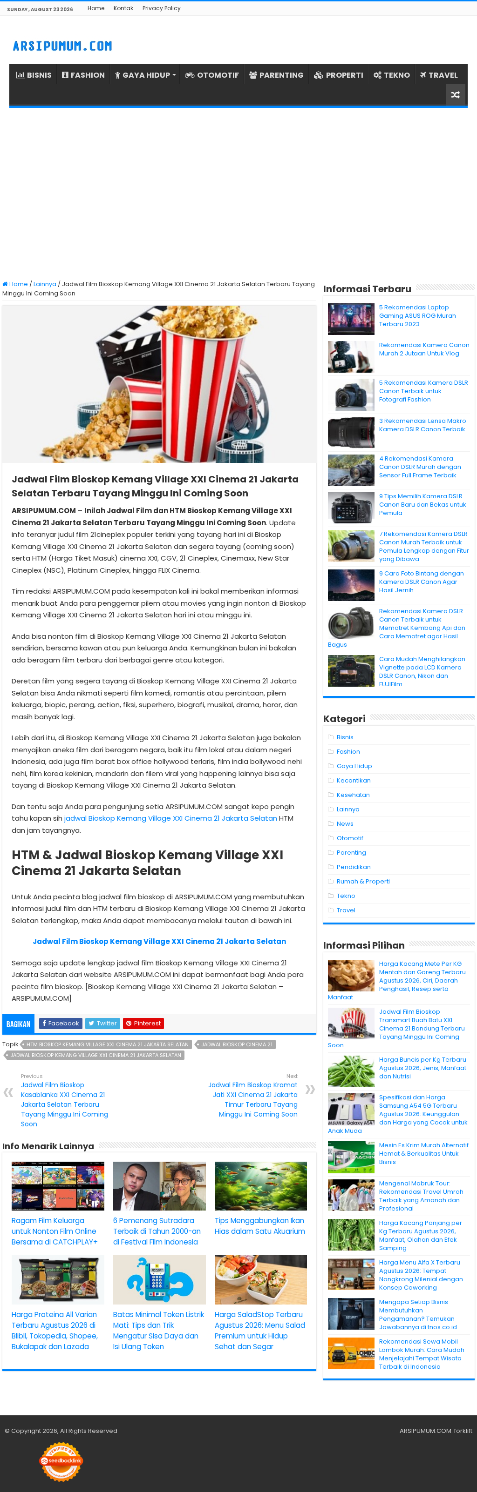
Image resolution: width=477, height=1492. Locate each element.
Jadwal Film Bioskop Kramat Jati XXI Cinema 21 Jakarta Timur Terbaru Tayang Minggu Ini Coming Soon (253, 1095)
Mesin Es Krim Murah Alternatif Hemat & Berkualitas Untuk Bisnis (424, 1153)
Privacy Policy (162, 8)
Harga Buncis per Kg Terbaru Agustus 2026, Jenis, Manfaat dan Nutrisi (422, 1068)
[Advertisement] (238, 194)
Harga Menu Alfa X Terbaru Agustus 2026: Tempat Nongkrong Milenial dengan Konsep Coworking (421, 1275)
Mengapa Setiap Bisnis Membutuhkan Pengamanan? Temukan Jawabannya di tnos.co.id (418, 1314)
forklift (463, 1430)
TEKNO (397, 75)
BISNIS (39, 75)
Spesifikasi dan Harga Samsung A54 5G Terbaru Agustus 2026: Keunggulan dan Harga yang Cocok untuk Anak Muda (398, 1114)
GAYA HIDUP (146, 75)
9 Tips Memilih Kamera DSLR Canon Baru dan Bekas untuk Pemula (422, 504)
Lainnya (45, 284)
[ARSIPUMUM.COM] (61, 45)
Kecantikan (354, 780)
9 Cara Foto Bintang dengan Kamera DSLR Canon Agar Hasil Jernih (421, 582)
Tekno (346, 895)
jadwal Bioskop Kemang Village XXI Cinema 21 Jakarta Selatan (170, 818)
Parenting (351, 852)
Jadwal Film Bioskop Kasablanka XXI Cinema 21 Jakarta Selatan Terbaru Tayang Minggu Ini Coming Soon (64, 1100)
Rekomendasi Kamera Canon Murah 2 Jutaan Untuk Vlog (424, 349)
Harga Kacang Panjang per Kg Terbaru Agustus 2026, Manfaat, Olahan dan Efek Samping (420, 1235)
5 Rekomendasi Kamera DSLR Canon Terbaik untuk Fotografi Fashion (423, 391)
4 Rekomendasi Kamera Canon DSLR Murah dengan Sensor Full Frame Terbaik (420, 467)
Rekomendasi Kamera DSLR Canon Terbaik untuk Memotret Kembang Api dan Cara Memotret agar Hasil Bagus (396, 628)
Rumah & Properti (363, 881)
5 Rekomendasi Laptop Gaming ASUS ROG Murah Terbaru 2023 (417, 315)
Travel (346, 910)
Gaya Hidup (354, 766)
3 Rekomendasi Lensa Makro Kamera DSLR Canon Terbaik (422, 425)
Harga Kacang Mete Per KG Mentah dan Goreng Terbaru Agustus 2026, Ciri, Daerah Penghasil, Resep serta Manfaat (397, 980)
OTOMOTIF (218, 75)
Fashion (348, 751)
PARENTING (281, 75)
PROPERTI (344, 75)
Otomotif (350, 838)
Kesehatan (353, 794)
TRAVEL (443, 75)
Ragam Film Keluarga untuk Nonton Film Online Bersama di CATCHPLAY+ (55, 1231)
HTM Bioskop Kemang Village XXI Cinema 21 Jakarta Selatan (108, 1044)
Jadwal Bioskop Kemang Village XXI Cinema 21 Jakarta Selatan (95, 1055)
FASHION (88, 75)
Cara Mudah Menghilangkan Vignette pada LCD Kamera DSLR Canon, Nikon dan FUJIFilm (422, 672)
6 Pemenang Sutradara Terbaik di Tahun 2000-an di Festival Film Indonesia (157, 1231)
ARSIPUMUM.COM (425, 1430)
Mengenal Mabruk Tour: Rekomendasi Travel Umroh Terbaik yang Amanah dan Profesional (421, 1196)
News (345, 823)
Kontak (123, 8)
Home (96, 8)
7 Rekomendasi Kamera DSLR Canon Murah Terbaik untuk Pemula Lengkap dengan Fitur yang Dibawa (424, 546)
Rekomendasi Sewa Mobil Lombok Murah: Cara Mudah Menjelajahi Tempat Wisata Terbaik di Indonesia (421, 1354)
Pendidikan (354, 867)
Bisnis (345, 737)
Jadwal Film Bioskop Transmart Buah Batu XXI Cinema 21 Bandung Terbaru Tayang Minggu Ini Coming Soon (396, 1028)
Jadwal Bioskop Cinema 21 (237, 1044)
